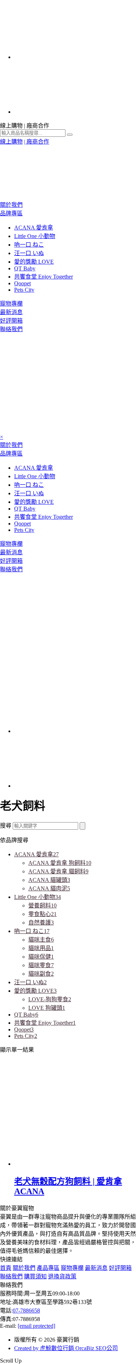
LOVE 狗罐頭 (46, 1008)
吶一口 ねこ (29, 245)
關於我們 (11, 205)
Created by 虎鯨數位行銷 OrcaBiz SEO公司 (66, 1348)
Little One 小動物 (34, 236)
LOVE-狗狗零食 (49, 999)
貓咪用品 (41, 948)
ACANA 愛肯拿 (33, 228)
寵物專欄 (11, 304)
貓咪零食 (41, 965)
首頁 (5, 1268)
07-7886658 (26, 1311)
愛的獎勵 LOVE (34, 262)
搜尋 (5, 826)
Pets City (24, 290)
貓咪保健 (41, 957)
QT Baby (24, 268)
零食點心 (42, 914)
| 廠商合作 (36, 142)
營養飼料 (42, 905)
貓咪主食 (41, 940)
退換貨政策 (62, 1276)
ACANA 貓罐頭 (49, 880)
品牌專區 (11, 213)
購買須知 (35, 1276)
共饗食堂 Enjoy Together (43, 277)
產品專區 (48, 1268)
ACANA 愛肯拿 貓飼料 (58, 871)
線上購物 (11, 142)
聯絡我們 (11, 329)
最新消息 (11, 312)
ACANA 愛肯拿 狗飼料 (59, 863)
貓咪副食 (41, 974)
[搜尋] (82, 826)
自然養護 (41, 923)
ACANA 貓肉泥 (49, 888)
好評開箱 (11, 321)
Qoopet (22, 283)
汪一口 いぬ (29, 253)
